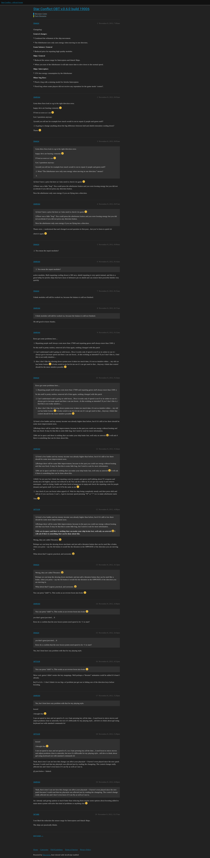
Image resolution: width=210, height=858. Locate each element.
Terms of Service (71, 850)
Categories (44, 850)
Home (35, 850)
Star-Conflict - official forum (12, 2)
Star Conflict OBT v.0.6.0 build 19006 (61, 9)
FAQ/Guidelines (57, 850)
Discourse (46, 855)
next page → (38, 836)
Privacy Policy (85, 850)
